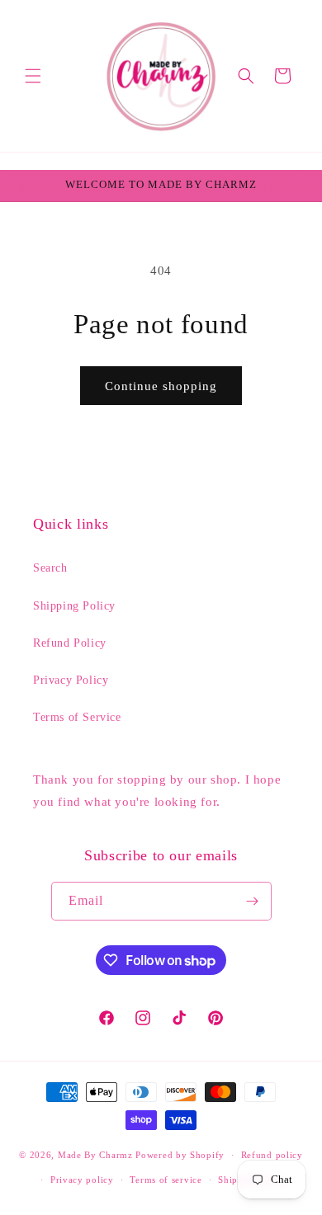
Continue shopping (161, 386)
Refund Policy (70, 643)
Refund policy (272, 1155)
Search (50, 568)
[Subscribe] (252, 901)
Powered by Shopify (180, 1155)
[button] (33, 76)
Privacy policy (82, 1179)
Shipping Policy (74, 606)
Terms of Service (77, 717)
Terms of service (165, 1179)
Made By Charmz (97, 1155)
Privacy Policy (70, 680)
